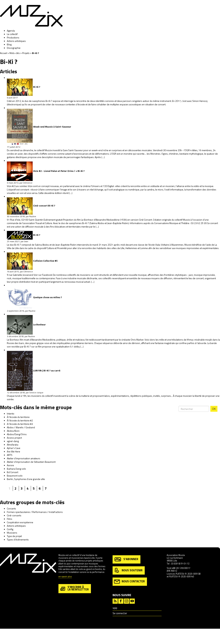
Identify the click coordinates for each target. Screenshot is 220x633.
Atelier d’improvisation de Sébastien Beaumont (31, 462)
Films (9, 519)
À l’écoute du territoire (18, 417)
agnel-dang (13, 441)
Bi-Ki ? (36, 87)
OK (214, 409)
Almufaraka (12, 444)
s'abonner (130, 559)
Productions (13, 37)
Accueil (3, 53)
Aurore (10, 465)
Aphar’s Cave (13, 448)
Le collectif (12, 34)
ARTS (9, 455)
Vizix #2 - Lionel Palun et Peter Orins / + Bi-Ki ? (59, 171)
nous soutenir (132, 570)
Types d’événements (18, 539)
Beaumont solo (15, 475)
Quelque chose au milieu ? (47, 297)
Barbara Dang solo (16, 468)
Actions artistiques (16, 41)
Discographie (13, 48)
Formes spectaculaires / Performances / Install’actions (35, 512)
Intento (10, 413)
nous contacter (133, 581)
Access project (14, 437)
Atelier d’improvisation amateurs (23, 458)
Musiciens (12, 532)
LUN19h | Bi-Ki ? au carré (46, 370)
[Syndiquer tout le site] (115, 600)
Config (10, 529)
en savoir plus (65, 576)
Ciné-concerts (14, 515)
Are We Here (13, 451)
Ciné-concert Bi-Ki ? (44, 205)
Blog (9, 44)
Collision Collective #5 (45, 260)
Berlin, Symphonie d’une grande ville (26, 479)
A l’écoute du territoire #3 (20, 424)
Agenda (11, 30)
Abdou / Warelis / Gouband (21, 427)
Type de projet (14, 536)
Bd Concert (12, 472)
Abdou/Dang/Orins (17, 434)
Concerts (11, 508)
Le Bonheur (39, 324)
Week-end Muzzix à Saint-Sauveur (52, 126)
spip (115, 608)
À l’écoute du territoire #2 (20, 420)
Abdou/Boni (13, 431)
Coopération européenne (20, 522)
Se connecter (120, 613)
